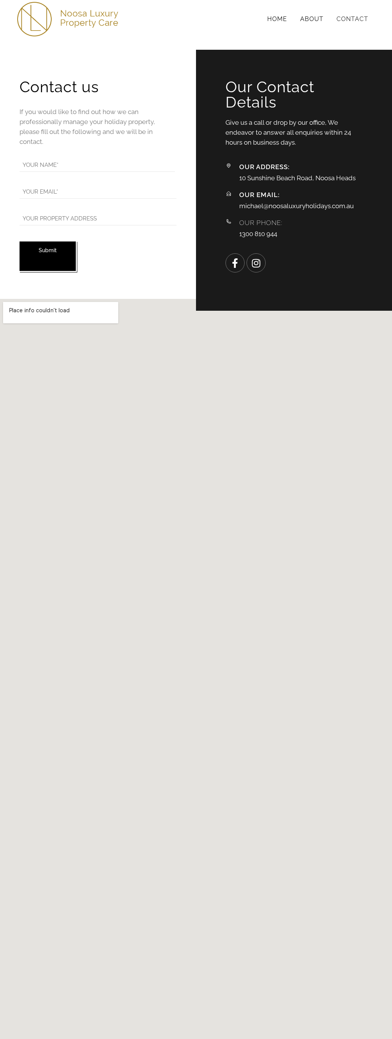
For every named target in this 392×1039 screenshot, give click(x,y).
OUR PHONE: (261, 223)
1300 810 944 (258, 234)
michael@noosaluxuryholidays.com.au (296, 206)
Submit (48, 250)
